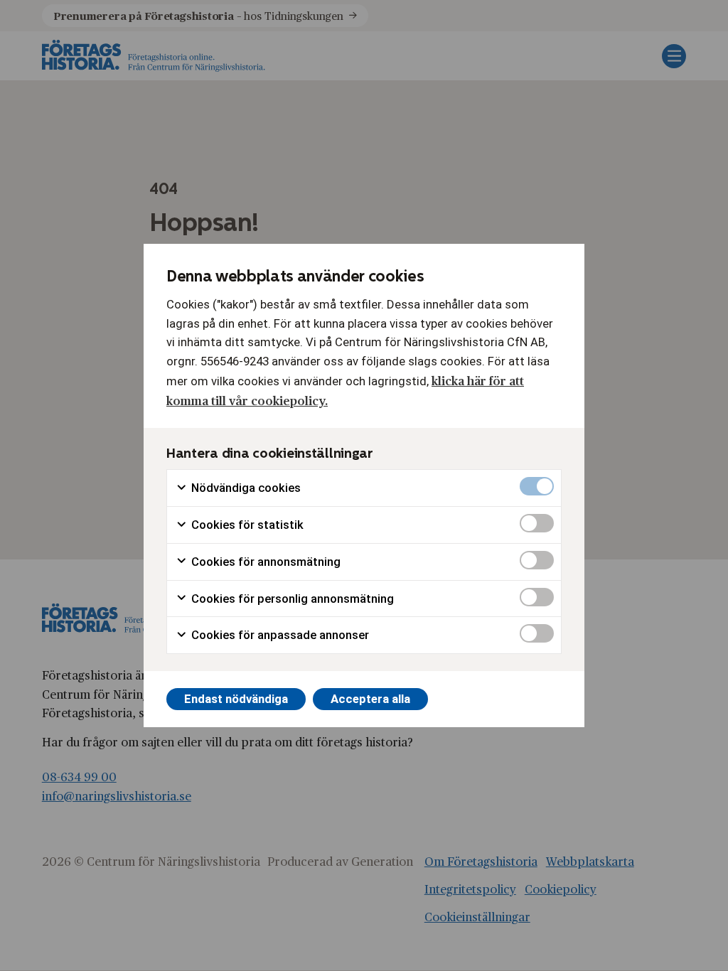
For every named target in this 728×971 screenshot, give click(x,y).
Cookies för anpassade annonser (278, 635)
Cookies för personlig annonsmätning (291, 598)
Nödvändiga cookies (244, 488)
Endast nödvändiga (236, 699)
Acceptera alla (370, 699)
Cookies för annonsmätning (264, 561)
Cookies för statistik (246, 524)
